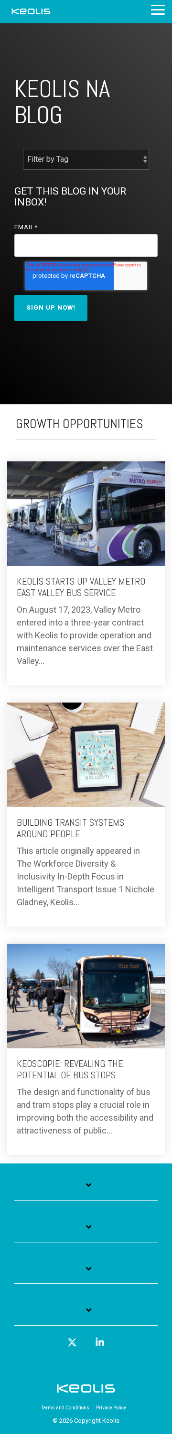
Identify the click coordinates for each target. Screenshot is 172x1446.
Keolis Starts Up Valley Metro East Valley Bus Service (81, 587)
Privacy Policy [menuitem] (111, 1407)
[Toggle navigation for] (86, 1190)
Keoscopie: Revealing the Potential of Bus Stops (70, 1069)
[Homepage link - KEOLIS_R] (86, 1392)
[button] (158, 9)
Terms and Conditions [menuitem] (65, 1407)
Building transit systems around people (70, 828)
